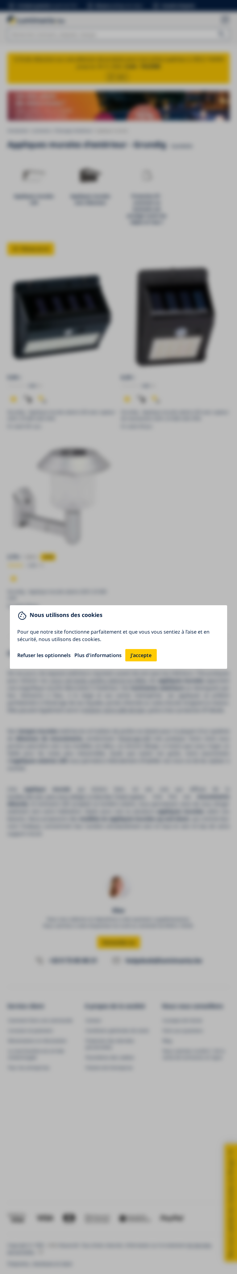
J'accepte (141, 655)
